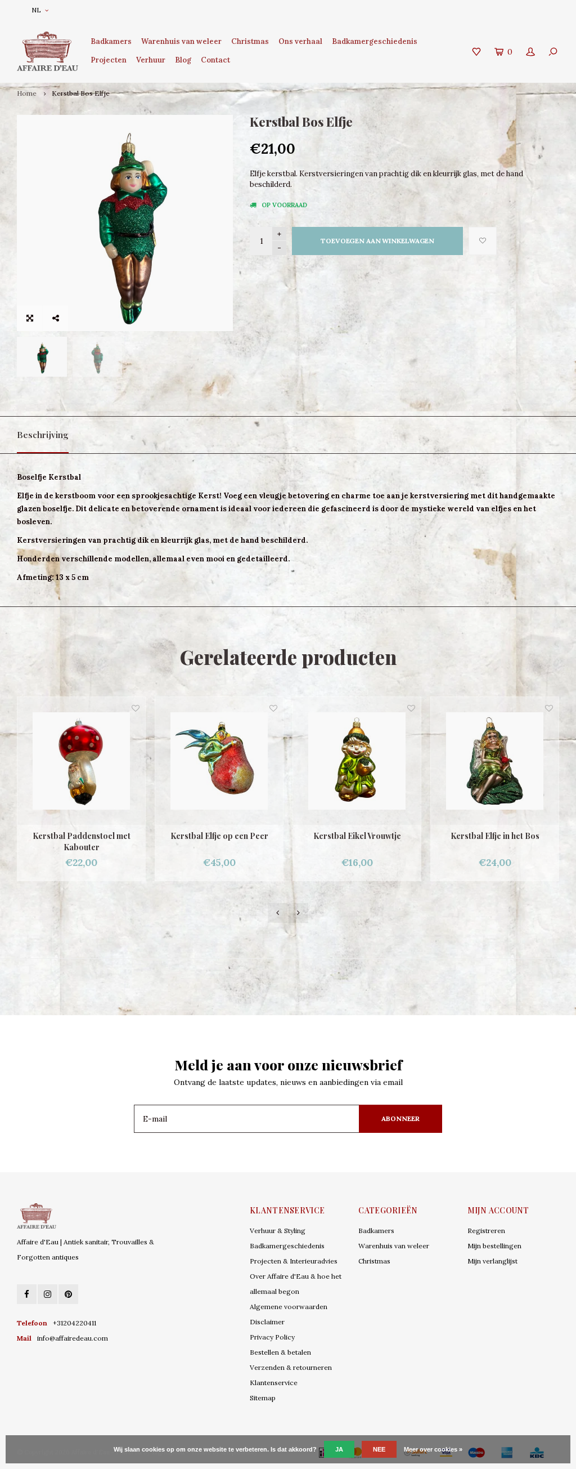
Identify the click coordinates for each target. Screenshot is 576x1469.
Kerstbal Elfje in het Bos (495, 836)
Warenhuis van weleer (181, 41)
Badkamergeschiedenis (374, 41)
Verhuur (150, 60)
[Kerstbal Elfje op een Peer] (219, 761)
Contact (215, 60)
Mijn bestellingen (494, 1246)
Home (27, 93)
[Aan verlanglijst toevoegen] (483, 241)
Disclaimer (267, 1322)
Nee (379, 1449)
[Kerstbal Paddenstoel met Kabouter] (81, 761)
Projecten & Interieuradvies (294, 1261)
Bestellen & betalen (280, 1352)
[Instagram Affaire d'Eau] (47, 1294)
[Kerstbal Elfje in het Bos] (495, 761)
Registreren (486, 1230)
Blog (183, 60)
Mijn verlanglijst (492, 1261)
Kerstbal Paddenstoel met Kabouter (81, 841)
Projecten (109, 60)
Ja (339, 1449)
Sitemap (263, 1398)
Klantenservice (274, 1382)
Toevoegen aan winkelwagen (377, 240)
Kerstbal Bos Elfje (81, 93)
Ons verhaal (300, 41)
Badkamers (111, 41)
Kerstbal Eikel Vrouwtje (357, 836)
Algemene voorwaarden (288, 1306)
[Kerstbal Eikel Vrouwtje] (357, 761)
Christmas (250, 41)
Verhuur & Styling (277, 1230)
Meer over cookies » (433, 1449)
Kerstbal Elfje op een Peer (219, 836)
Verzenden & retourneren (291, 1367)
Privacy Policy (272, 1337)
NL (36, 10)
